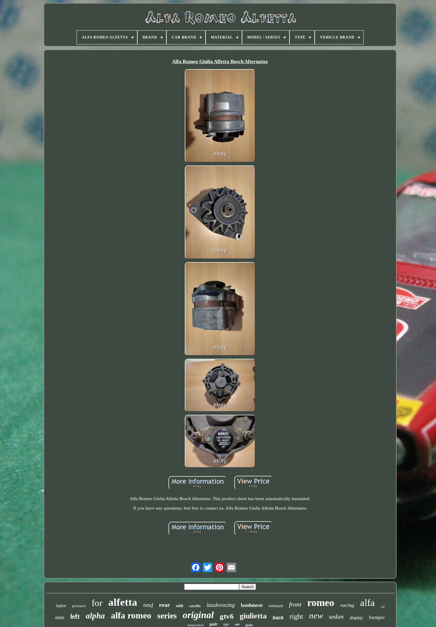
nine (59, 617)
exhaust (276, 605)
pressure (79, 606)
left (75, 616)
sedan (336, 616)
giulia (249, 625)
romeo (320, 602)
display (356, 617)
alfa (367, 602)
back (278, 617)
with (179, 606)
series (167, 615)
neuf (148, 605)
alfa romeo (131, 615)
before (61, 606)
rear (164, 605)
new (316, 615)
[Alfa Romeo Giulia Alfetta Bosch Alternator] (220, 116)
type (226, 624)
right (296, 616)
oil (382, 606)
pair (213, 624)
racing (347, 605)
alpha (95, 615)
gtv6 (227, 616)
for (97, 603)
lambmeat (252, 605)
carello (195, 606)
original (198, 615)
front (295, 604)
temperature (195, 625)
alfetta (122, 602)
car (237, 624)
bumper (377, 617)
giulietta (253, 616)
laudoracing (221, 605)
